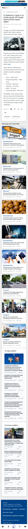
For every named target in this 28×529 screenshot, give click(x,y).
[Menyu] (24, 7)
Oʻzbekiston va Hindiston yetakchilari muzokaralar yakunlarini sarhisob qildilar (11, 395)
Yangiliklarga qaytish (12, 12)
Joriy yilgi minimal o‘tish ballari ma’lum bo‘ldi (12, 460)
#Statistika (7, 116)
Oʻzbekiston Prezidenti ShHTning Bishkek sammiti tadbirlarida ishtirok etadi (13, 377)
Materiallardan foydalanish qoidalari (13, 515)
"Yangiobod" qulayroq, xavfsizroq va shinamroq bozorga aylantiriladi (13, 488)
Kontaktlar (22, 509)
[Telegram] (10, 109)
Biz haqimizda (7, 509)
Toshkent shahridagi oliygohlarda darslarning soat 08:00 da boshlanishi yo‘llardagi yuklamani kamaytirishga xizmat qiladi (13, 404)
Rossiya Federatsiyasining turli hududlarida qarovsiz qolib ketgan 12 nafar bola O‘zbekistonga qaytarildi (13, 414)
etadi (9, 64)
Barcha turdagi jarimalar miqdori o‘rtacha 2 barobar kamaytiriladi (13, 452)
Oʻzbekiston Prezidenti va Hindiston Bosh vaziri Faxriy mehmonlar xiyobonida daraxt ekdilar (12, 386)
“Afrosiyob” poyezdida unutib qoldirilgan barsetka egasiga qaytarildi (12, 479)
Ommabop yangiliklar (11, 425)
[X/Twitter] (17, 109)
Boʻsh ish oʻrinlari (8, 512)
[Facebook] (14, 109)
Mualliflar (15, 509)
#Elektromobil (16, 116)
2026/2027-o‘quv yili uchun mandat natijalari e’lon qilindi (12, 469)
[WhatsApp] (21, 109)
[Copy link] (5, 112)
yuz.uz (10, 523)
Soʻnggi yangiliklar (10, 351)
